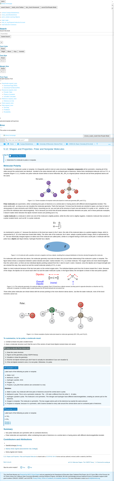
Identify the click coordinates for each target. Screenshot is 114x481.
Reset (3, 48)
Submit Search (5, 36)
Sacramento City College (28, 449)
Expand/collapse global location (109, 143)
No (31, 467)
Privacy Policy (37, 478)
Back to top (7, 462)
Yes (24, 467)
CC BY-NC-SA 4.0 (51, 456)
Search (6, 140)
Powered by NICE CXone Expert (30, 474)
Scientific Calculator (10, 96)
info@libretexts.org (94, 478)
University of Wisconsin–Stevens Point (51, 144)
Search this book (5, 31)
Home (12, 144)
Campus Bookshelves (26, 144)
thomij (19, 445)
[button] (7, 109)
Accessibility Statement (61, 478)
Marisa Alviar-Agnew (12, 449)
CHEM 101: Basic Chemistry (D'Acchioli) (81, 144)
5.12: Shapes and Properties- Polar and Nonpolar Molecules (20, 456)
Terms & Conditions (47, 478)
